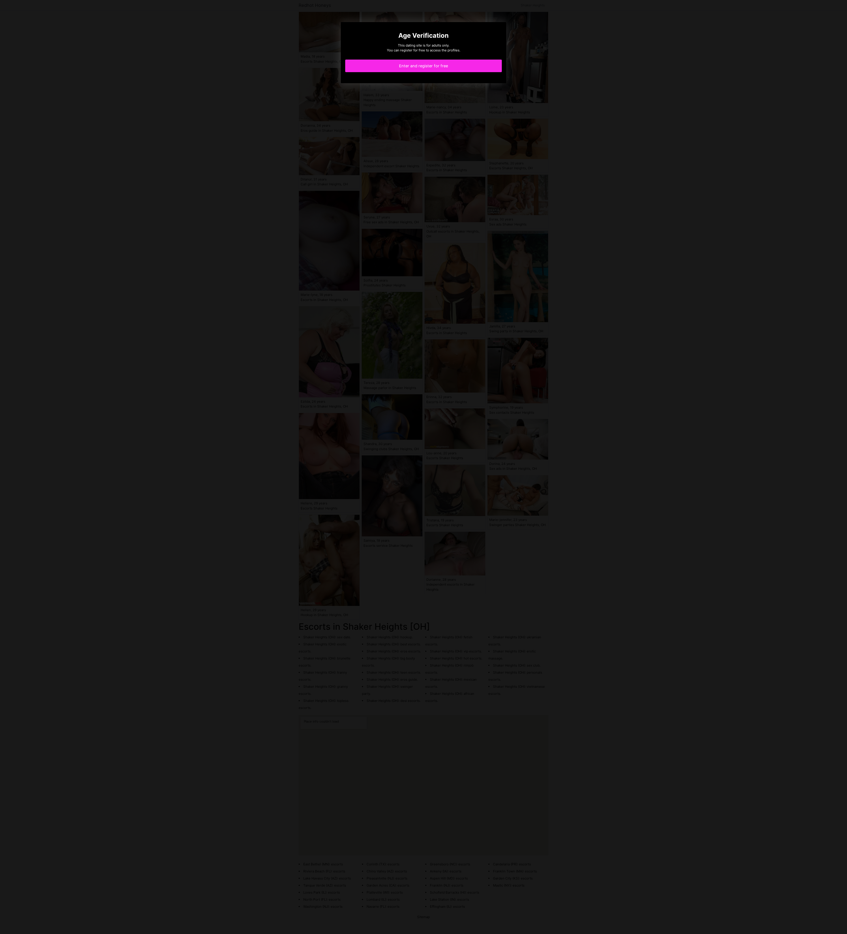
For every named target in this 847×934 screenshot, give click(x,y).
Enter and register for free (423, 66)
